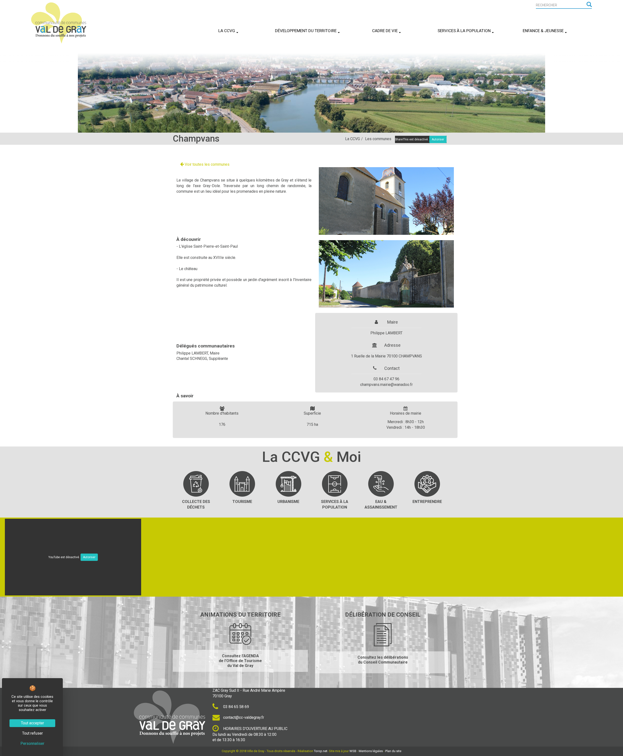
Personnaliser (32, 743)
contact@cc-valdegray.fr (243, 717)
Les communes (378, 139)
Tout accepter (32, 723)
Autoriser (89, 557)
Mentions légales (371, 751)
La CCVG (226, 30)
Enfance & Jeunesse (543, 30)
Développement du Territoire (306, 30)
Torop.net (320, 751)
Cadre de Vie (385, 30)
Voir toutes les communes (206, 164)
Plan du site (393, 751)
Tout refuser (32, 733)
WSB (352, 751)
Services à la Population (464, 30)
